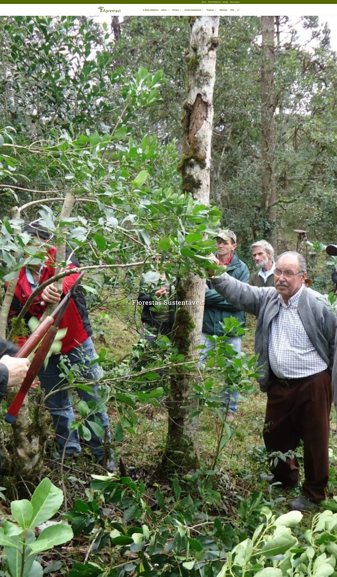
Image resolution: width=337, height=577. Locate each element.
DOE (232, 10)
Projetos (210, 10)
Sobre (164, 10)
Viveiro (175, 10)
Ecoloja (225, 2)
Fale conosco (235, 2)
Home (204, 2)
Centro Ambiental (192, 10)
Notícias (223, 10)
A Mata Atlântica (150, 10)
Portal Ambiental (214, 2)
